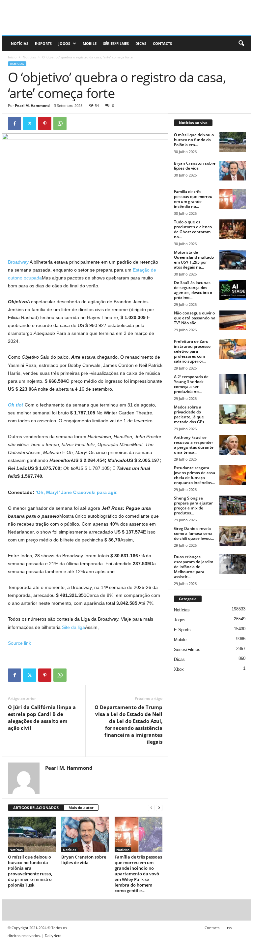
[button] (241, 43)
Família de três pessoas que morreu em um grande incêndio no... (193, 199)
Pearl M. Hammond (32, 105)
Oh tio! (15, 404)
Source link (19, 643)
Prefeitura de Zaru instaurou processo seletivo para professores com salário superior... (192, 351)
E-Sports (43, 43)
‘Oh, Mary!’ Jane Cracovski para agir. (77, 492)
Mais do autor (81, 807)
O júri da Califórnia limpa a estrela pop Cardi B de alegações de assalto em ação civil (42, 717)
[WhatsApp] (60, 123)
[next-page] (159, 807)
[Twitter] (29, 123)
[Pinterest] (44, 123)
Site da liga (73, 627)
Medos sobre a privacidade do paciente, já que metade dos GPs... (190, 414)
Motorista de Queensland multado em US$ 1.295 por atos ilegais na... (194, 259)
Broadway (18, 262)
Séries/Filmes (116, 43)
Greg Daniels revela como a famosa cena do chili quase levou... (194, 533)
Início (12, 57)
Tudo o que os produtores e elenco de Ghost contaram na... (193, 229)
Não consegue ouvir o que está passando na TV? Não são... (194, 318)
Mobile (90, 43)
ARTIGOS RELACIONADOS (36, 807)
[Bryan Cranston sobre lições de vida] (85, 834)
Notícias (19, 43)
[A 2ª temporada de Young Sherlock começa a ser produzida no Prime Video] (232, 384)
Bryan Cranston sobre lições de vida (83, 859)
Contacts (162, 43)
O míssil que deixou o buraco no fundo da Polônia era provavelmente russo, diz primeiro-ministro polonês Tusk (30, 871)
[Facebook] (14, 123)
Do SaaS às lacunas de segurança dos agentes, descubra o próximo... (193, 290)
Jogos (64, 43)
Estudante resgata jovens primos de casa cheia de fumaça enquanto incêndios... (194, 475)
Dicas (140, 43)
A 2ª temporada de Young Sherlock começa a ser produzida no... (191, 384)
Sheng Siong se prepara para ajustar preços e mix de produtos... (193, 505)
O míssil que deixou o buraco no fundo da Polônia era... (194, 139)
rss (229, 927)
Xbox (179, 669)
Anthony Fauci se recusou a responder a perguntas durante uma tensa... (193, 445)
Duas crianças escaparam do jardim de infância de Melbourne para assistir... (193, 566)
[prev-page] (151, 807)
